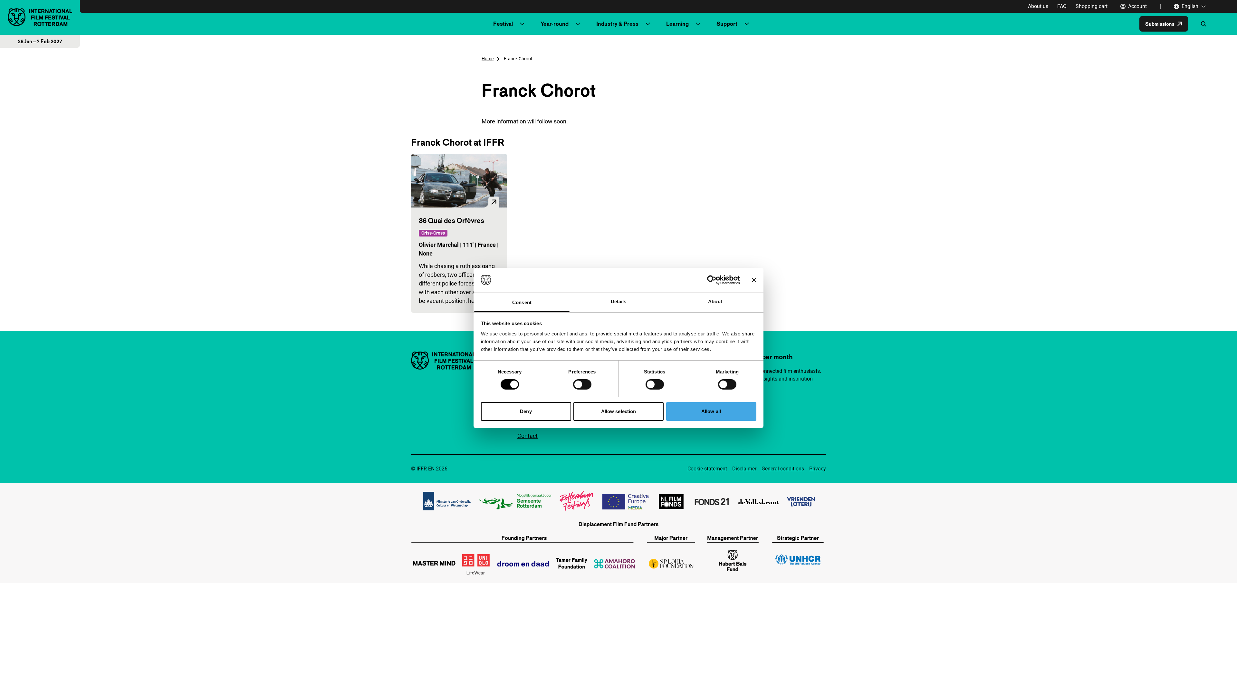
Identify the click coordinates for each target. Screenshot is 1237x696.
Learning (677, 23)
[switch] (582, 384)
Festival (503, 23)
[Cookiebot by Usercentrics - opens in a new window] (712, 280)
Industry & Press (617, 23)
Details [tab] (619, 301)
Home (488, 58)
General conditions (783, 469)
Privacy (817, 469)
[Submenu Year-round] (578, 24)
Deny (526, 411)
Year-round (555, 23)
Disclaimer (744, 469)
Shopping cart (1092, 6)
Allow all (711, 411)
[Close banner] (754, 280)
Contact (527, 435)
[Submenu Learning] (698, 24)
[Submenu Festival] (522, 24)
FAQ (1062, 6)
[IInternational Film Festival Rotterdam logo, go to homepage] (40, 17)
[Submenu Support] (747, 24)
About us (1038, 6)
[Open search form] (1203, 24)
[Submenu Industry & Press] (648, 24)
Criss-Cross (433, 233)
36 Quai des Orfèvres (451, 220)
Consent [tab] (522, 302)
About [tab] (715, 301)
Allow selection (618, 411)
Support (726, 23)
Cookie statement (707, 469)
